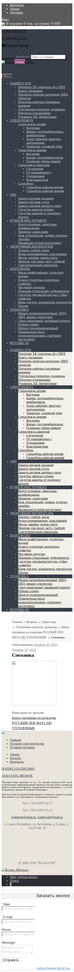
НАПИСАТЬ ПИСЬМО (18, 768)
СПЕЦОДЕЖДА (21, 120)
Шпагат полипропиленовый (38, 328)
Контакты (17, 5)
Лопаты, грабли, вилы (33, 250)
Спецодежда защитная (34, 165)
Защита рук (49, 622)
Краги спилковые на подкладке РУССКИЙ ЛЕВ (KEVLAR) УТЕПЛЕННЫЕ (40, 632)
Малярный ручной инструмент (40, 243)
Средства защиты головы (36, 209)
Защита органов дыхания (35, 198)
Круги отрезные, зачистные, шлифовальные (38, 226)
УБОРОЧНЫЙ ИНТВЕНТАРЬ (31, 246)
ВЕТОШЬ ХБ (19, 343)
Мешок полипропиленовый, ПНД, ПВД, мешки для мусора (42, 315)
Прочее (23, 306)
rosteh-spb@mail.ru (50, 817)
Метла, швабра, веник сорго (38, 257)
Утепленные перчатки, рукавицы (41, 109)
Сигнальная (34, 168)
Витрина (31, 622)
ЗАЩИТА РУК (20, 83)
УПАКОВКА (19, 309)
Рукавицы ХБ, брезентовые (37, 116)
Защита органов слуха (33, 202)
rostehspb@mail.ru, (24, 817)
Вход (5, 19)
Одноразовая (35, 176)
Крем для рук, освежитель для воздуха (45, 302)
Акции (15, 9)
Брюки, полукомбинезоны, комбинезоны (45, 133)
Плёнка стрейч (28, 324)
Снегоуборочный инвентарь (38, 265)
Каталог (15, 758)
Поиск (14, 880)
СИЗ (13, 194)
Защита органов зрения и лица (39, 206)
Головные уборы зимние (43, 161)
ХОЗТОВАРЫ (20, 269)
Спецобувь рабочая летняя (44, 187)
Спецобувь (25, 183)
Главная (17, 622)
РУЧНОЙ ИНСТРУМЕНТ (28, 220)
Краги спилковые (30, 91)
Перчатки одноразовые (34, 113)
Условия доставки (22, 747)
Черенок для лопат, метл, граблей (41, 261)
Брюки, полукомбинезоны (44, 157)
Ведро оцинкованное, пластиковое (42, 254)
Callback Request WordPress (53, 968)
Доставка (16, 12)
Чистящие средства (31, 287)
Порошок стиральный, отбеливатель (43, 291)
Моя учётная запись (24, 877)
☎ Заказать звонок (15, 45)
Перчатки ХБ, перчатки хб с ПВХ (42, 87)
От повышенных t (39, 172)
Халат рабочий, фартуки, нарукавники (43, 140)
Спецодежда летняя (32, 124)
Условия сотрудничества (27, 743)
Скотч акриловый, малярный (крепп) (44, 320)
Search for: (23, 57)
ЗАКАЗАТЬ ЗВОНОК (17, 775)
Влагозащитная (37, 180)
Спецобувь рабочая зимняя (45, 191)
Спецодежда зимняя (32, 150)
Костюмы (33, 128)
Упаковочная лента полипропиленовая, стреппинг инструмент (39, 335)
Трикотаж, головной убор (44, 146)
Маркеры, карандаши (33, 231)
